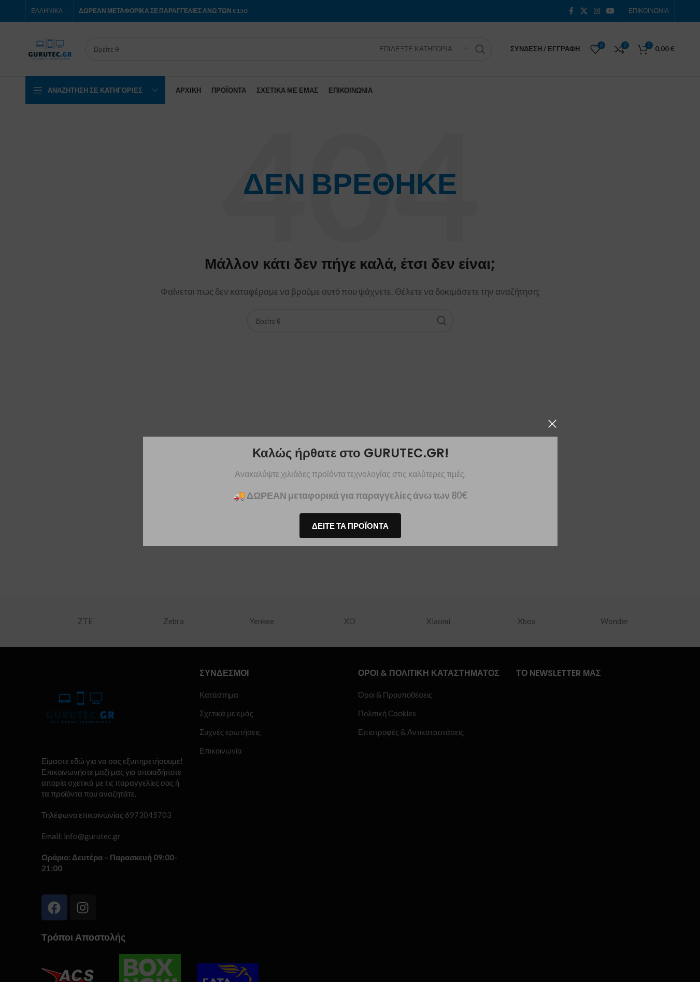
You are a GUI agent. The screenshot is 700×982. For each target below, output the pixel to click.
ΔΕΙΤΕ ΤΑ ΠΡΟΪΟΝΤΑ (350, 525)
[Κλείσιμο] (552, 424)
